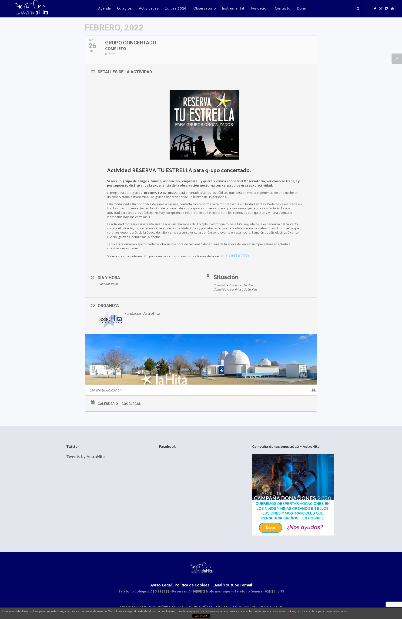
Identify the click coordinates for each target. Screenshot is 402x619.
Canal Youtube (225, 585)
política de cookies (283, 611)
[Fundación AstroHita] (201, 568)
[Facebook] (375, 9)
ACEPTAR (201, 616)
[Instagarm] (386, 9)
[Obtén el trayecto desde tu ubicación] (313, 390)
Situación (226, 277)
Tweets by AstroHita (85, 456)
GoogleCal (131, 404)
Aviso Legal (161, 585)
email (247, 585)
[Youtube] (392, 9)
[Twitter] (380, 9)
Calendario (108, 404)
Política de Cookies (192, 585)
